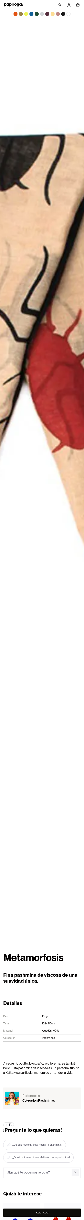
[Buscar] (60, 4)
